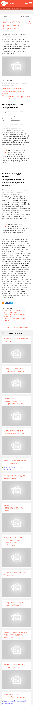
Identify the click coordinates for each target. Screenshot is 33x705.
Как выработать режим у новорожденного (14, 666)
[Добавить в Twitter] (11, 303)
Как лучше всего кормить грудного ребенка (15, 603)
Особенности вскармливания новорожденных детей (13, 401)
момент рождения (16, 124)
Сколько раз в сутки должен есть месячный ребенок (15, 312)
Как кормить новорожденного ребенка (14, 320)
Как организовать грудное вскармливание (15, 476)
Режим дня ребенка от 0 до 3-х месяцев (15, 573)
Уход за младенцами (17, 8)
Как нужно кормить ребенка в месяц (16, 339)
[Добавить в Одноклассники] (3, 303)
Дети (8, 8)
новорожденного (8, 196)
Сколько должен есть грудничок (13, 88)
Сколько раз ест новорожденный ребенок (13, 93)
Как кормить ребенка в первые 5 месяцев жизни (14, 695)
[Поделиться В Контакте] (6, 303)
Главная (3, 8)
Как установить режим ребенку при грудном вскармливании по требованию (13, 541)
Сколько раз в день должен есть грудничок (15, 316)
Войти (25, 3)
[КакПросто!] (7, 3)
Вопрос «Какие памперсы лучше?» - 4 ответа (18, 98)
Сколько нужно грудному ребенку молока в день (14, 432)
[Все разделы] (30, 3)
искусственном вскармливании (12, 144)
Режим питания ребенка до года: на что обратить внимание (15, 635)
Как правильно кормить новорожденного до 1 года (15, 369)
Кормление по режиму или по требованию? (15, 461)
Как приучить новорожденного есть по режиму (15, 508)
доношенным (14, 120)
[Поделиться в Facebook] (8, 303)
